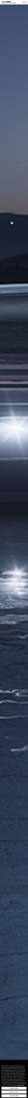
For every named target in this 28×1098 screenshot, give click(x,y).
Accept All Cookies (14, 1095)
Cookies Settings (14, 1088)
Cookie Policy (20, 1085)
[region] (14, 1079)
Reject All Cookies (14, 1092)
